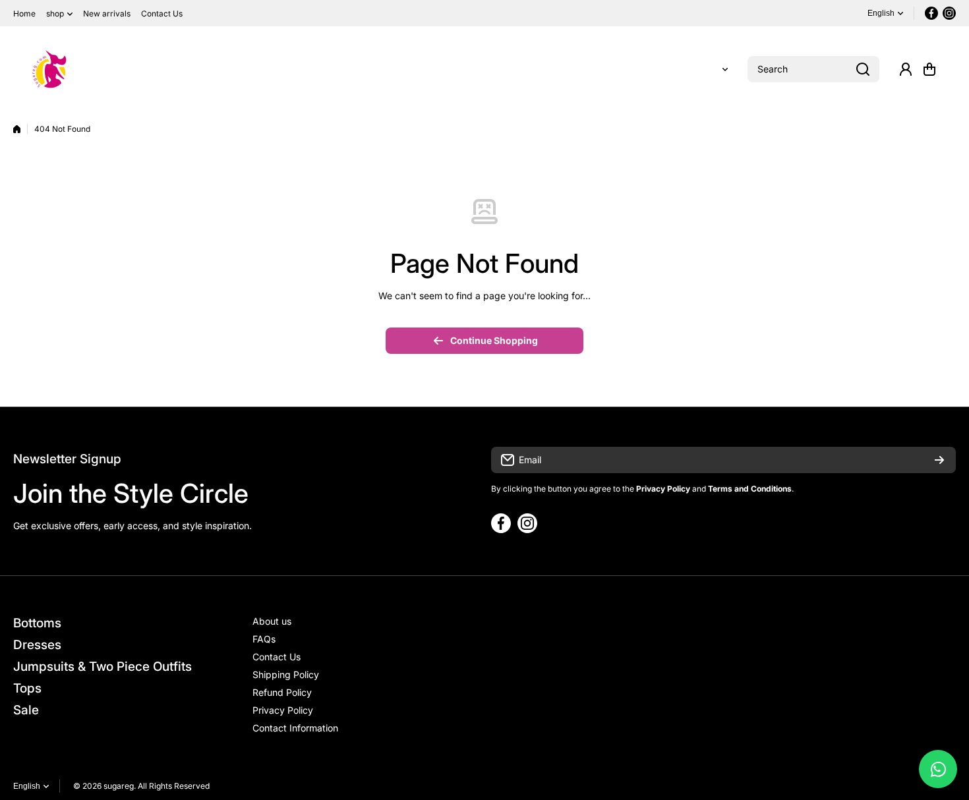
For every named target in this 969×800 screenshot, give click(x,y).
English (881, 13)
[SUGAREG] (49, 69)
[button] (929, 69)
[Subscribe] (939, 460)
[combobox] (813, 69)
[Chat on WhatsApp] (938, 769)
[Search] (862, 69)
